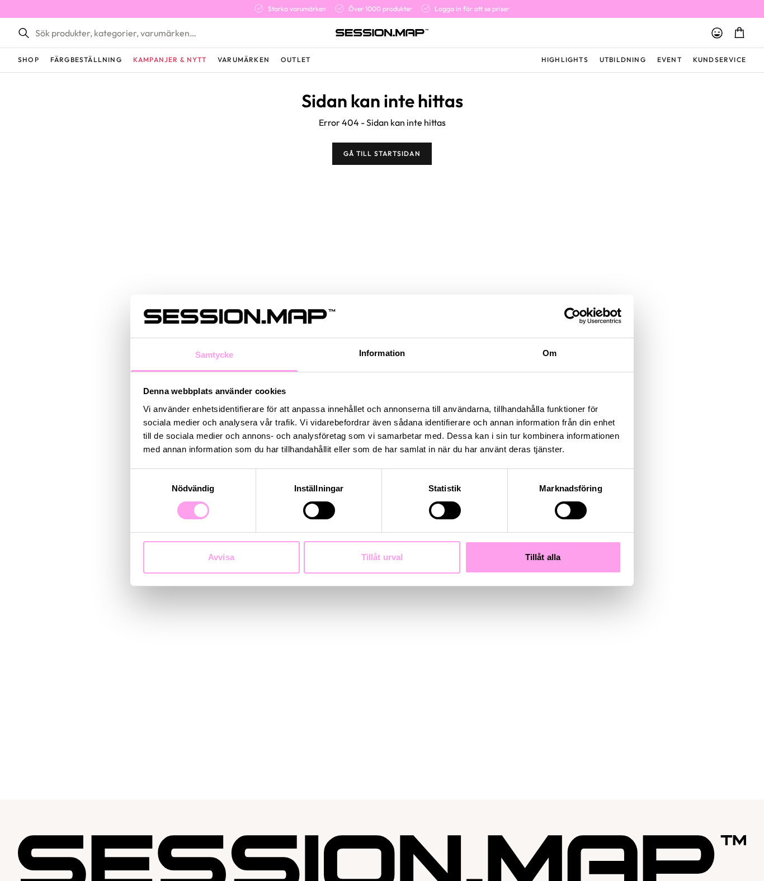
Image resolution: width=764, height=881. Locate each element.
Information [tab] (382, 353)
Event (669, 59)
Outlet (295, 59)
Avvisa (221, 557)
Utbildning (623, 59)
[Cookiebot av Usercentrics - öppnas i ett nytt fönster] (572, 315)
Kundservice (719, 59)
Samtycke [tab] (214, 354)
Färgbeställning (86, 59)
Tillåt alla (542, 557)
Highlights (564, 59)
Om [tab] (550, 353)
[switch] (319, 510)
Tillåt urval (382, 557)
